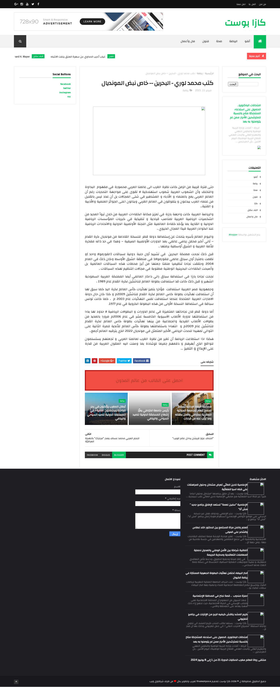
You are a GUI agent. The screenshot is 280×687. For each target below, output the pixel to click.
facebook (92, 455)
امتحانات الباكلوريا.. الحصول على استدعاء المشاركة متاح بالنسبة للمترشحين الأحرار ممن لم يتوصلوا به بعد (245, 113)
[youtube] (27, 4)
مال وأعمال (188, 41)
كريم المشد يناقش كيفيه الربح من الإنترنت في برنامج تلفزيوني (218, 616)
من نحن (262, 4)
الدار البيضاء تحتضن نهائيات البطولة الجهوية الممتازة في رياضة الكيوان (217, 575)
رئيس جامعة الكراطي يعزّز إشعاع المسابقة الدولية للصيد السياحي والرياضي (150, 414)
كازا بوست (245, 22)
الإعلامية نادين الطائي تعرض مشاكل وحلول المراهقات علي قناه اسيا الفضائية (217, 487)
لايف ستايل (46, 56)
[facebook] (38, 4)
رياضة (255, 184)
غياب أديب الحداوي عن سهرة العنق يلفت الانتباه (86, 56)
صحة (219, 41)
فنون (205, 41)
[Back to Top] (16, 682)
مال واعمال (252, 217)
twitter (67, 88)
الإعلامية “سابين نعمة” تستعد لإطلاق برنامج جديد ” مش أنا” (219, 507)
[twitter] (33, 4)
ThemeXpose (204, 681)
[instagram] (21, 4)
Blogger (233, 234)
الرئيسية (209, 73)
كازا (256, 203)
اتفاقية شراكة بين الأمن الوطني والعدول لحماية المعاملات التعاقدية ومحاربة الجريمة (221, 552)
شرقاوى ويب (156, 681)
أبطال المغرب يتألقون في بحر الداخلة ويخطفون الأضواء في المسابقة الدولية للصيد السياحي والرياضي (106, 412)
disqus (106, 455)
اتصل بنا (252, 4)
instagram (65, 92)
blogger (119, 455)
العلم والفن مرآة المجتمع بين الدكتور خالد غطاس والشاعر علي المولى (220, 529)
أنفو (247, 41)
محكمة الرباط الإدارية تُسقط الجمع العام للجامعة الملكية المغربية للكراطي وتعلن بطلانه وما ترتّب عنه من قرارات (193, 412)
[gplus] (16, 4)
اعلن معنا (241, 4)
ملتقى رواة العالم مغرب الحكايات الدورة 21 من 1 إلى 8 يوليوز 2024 (228, 659)
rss (69, 96)
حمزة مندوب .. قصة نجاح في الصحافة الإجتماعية (220, 595)
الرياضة (233, 41)
